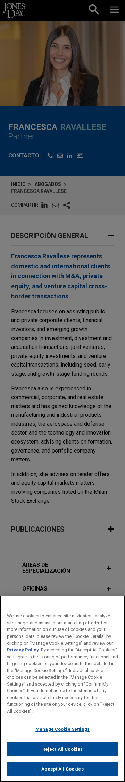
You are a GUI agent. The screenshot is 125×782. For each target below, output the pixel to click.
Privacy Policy (23, 649)
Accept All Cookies (62, 769)
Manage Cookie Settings (62, 729)
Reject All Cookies (62, 749)
